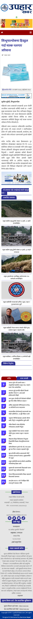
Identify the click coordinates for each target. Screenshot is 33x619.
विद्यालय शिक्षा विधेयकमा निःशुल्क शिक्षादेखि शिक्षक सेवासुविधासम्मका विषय (19, 441)
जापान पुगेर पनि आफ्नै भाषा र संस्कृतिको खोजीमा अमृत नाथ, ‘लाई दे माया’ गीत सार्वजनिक (19, 385)
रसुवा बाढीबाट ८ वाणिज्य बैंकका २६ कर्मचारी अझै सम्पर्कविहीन (16, 357)
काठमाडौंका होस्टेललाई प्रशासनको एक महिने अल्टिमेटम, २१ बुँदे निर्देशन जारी (20, 412)
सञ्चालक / (14, 532)
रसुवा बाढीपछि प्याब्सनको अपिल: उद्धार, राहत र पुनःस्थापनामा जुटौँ (16, 303)
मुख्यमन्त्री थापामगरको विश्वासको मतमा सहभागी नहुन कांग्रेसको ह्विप (20, 469)
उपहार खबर (7, 55)
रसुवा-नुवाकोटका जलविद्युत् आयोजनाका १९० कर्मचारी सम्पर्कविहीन (16, 277)
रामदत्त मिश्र (16, 536)
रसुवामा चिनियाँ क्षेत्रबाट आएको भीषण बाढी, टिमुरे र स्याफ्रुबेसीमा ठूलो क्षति (19, 419)
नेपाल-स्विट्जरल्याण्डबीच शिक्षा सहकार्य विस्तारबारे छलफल (20, 475)
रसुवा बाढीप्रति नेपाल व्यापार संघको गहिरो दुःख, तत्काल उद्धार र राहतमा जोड (16, 329)
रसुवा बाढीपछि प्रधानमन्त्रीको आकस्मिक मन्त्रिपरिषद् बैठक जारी (20, 462)
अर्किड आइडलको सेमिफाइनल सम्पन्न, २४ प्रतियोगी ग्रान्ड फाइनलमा (19, 406)
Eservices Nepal (25, 617)
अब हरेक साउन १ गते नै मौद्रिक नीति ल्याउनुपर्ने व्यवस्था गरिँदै (19, 481)
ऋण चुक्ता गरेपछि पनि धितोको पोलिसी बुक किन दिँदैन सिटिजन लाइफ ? (20, 399)
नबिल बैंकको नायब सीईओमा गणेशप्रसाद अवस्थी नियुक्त (17, 425)
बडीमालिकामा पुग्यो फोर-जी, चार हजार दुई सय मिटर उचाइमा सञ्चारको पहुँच (20, 448)
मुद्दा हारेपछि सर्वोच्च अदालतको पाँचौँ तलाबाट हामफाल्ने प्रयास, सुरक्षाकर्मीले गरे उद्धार (19, 455)
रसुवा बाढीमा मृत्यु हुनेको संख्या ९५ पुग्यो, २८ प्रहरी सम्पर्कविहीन (16, 222)
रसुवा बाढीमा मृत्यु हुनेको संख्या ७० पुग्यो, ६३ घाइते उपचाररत (16, 251)
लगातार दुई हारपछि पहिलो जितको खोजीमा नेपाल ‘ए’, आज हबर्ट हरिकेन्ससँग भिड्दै (18, 393)
